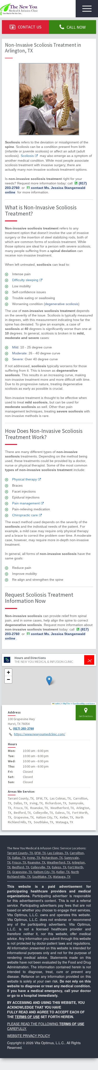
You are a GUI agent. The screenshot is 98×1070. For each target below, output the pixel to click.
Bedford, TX (20, 867)
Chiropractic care (25, 515)
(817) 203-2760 (23, 728)
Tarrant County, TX (20, 853)
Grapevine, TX (22, 872)
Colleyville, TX (40, 867)
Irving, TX (33, 857)
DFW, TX (40, 853)
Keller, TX (62, 872)
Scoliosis (27, 156)
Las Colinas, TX (57, 853)
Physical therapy (24, 479)
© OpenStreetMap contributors (83, 703)
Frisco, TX (19, 862)
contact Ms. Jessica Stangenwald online (45, 190)
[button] (49, 681)
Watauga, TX (61, 876)
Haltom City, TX (44, 872)
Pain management (26, 503)
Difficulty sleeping (25, 280)
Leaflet (57, 703)
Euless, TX (59, 867)
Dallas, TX (18, 857)
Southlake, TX (41, 876)
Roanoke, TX (36, 862)
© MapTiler (65, 703)
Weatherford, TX (58, 862)
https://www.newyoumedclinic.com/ (39, 734)
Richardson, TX (52, 857)
